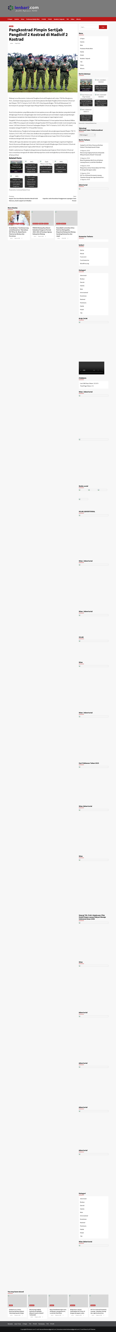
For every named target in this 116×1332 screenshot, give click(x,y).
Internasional (84, 292)
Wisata (78, 19)
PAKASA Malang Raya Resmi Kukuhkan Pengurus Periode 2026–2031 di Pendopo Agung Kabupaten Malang (42, 231)
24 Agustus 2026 (17, 1315)
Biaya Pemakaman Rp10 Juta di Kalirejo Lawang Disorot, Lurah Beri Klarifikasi (91, 161)
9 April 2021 (17, 43)
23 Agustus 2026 (78, 1315)
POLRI (50, 19)
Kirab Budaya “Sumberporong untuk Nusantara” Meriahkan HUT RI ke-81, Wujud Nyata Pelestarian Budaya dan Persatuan (19, 232)
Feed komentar (84, 260)
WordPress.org (84, 263)
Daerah (22, 223)
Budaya (11, 26)
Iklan (22, 19)
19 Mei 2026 (64, 238)
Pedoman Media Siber (33, 19)
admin (11, 43)
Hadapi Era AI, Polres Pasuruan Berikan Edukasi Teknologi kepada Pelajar (91, 146)
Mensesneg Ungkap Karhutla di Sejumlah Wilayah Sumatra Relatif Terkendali (92, 153)
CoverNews (83, 1329)
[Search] (107, 19)
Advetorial (12, 223)
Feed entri (83, 257)
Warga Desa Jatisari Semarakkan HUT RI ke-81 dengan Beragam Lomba (93, 169)
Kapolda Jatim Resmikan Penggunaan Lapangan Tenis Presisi (59, 198)
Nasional (46, 223)
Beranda (10, 1324)
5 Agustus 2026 (17, 238)
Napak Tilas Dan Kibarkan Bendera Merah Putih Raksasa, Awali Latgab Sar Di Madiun (23, 198)
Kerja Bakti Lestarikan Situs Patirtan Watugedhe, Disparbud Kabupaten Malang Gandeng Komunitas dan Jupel (65, 232)
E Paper (10, 19)
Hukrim (16, 19)
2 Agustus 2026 (41, 236)
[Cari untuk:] (89, 27)
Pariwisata (83, 302)
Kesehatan (83, 296)
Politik (44, 19)
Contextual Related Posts (23, 190)
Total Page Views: (85, 386)
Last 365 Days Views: (87, 383)
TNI (67, 19)
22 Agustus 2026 (99, 1315)
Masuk (82, 253)
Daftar (82, 250)
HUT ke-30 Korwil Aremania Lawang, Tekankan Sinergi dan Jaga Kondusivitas (92, 176)
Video (72, 19)
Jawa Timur (17, 1324)
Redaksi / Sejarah (59, 19)
